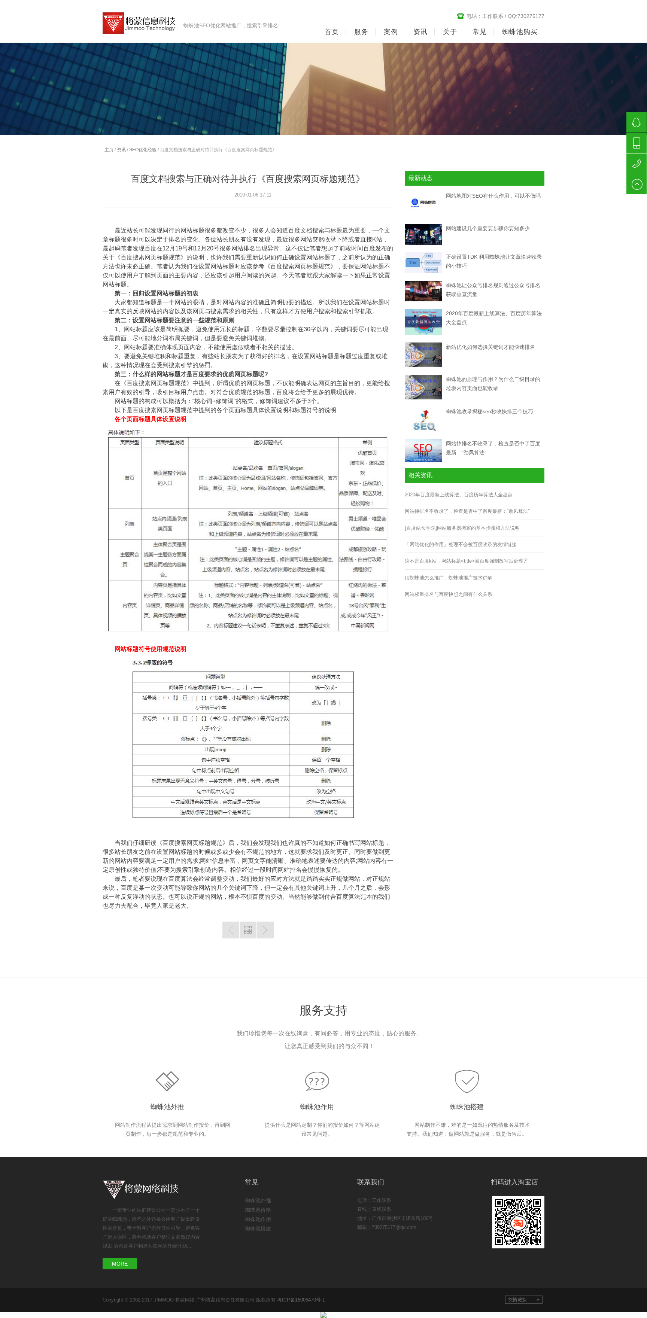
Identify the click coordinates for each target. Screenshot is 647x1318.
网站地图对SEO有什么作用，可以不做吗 (493, 196)
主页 (108, 149)
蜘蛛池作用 (317, 1107)
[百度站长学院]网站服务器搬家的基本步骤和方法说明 (462, 528)
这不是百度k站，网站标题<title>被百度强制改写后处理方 (466, 561)
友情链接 (524, 1300)
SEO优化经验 (143, 149)
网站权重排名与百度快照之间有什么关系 (448, 594)
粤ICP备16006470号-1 (301, 1300)
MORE (120, 1264)
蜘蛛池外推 (167, 1107)
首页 (332, 32)
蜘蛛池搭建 (467, 1107)
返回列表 (248, 930)
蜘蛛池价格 (258, 1210)
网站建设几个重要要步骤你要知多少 (488, 228)
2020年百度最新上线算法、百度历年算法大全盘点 (459, 494)
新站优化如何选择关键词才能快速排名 (490, 347)
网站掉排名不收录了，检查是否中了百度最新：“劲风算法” (467, 511)
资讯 (121, 149)
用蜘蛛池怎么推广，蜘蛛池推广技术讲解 (448, 578)
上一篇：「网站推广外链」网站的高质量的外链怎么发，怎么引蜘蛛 (230, 930)
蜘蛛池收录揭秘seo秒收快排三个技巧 (489, 411)
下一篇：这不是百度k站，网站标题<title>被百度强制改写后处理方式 (265, 930)
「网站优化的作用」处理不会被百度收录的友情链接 (461, 544)
